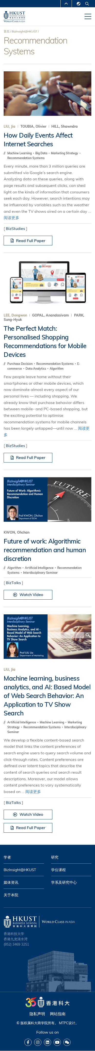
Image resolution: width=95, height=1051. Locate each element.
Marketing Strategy (65, 153)
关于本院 (11, 895)
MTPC (63, 1023)
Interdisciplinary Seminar (40, 572)
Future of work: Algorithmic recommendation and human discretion (45, 550)
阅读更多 (11, 217)
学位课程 (58, 869)
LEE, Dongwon (15, 315)
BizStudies (15, 228)
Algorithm (57, 368)
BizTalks (13, 582)
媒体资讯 (11, 882)
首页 (7, 31)
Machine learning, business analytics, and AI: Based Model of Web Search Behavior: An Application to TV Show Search (47, 695)
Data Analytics (36, 368)
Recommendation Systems (26, 158)
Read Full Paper (30, 240)
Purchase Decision (20, 364)
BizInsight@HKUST (24, 31)
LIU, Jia (9, 126)
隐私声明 (37, 1013)
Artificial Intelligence (39, 568)
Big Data (41, 153)
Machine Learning (19, 153)
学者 (7, 857)
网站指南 (58, 1013)
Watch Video (31, 594)
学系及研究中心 (64, 882)
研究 (54, 857)
